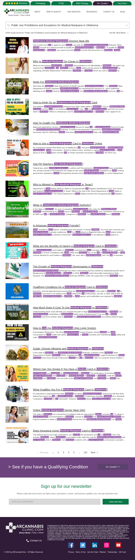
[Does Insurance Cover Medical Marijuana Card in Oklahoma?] (17, 435)
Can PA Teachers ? (58, 164)
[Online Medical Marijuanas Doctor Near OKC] (17, 414)
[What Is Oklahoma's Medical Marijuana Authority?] (17, 209)
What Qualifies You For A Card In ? (70, 389)
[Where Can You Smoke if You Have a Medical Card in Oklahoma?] (17, 373)
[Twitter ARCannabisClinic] (82, 545)
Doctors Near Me (61, 40)
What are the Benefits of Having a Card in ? (75, 246)
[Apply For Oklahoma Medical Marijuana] (17, 86)
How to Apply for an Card (65, 102)
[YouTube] (118, 545)
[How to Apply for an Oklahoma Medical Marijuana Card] (17, 107)
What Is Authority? (62, 205)
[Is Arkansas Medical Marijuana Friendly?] (17, 230)
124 (85, 452)
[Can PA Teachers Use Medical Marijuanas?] (17, 168)
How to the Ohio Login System (64, 328)
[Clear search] (126, 25)
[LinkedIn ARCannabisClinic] (94, 545)
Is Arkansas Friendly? (56, 225)
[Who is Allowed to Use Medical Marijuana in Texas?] (17, 189)
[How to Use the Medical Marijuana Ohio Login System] (17, 332)
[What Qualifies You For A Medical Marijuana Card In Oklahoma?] (17, 394)
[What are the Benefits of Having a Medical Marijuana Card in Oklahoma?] (17, 250)
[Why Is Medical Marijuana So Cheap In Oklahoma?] (17, 66)
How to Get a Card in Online (67, 143)
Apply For (56, 81)
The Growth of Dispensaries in (68, 266)
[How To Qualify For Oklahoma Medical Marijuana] (17, 127)
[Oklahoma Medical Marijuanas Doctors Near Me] (17, 45)
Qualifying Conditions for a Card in (70, 287)
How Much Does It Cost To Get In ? (71, 307)
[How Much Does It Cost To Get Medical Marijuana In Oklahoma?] (17, 312)
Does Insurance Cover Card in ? (69, 430)
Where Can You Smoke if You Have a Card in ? (71, 369)
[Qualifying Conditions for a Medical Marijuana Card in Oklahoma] (17, 291)
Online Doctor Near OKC (59, 410)
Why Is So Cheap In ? (63, 61)
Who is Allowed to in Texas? (63, 184)
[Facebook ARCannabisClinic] (71, 545)
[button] (37, 11)
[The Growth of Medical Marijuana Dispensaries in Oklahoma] (17, 271)
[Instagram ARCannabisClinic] (106, 545)
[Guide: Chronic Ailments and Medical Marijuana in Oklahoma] (17, 353)
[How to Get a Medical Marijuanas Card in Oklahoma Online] (17, 148)
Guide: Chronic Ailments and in (68, 348)
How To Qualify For (61, 122)
